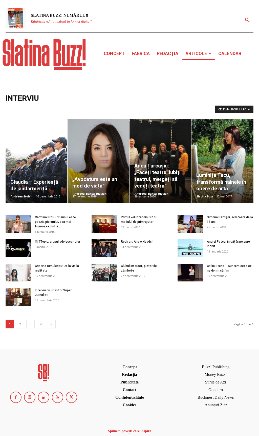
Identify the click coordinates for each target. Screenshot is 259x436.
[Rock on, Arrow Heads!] (104, 248)
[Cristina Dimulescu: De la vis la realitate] (18, 272)
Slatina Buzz (205, 196)
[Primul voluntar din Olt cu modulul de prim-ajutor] (104, 224)
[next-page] (51, 324)
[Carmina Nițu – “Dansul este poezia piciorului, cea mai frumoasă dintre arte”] (18, 224)
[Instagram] (29, 397)
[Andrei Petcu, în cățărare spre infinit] (190, 248)
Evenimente (94, 109)
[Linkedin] (43, 397)
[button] (247, 20)
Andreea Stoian (21, 196)
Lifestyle (182, 109)
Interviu (166, 109)
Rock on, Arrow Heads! (137, 241)
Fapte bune (129, 109)
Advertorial (15, 109)
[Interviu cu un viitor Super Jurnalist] (18, 297)
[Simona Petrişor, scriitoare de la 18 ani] (190, 224)
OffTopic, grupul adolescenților (57, 241)
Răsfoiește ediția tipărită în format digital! (61, 21)
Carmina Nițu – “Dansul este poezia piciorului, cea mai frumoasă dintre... (55, 221)
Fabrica (112, 109)
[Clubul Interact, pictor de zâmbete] (104, 272)
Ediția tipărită (72, 109)
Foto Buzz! (149, 109)
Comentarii (51, 109)
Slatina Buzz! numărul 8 (59, 15)
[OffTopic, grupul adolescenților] (18, 248)
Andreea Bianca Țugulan (89, 193)
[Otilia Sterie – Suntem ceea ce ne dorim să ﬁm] (190, 272)
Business (33, 109)
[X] (71, 397)
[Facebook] (15, 397)
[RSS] (57, 397)
